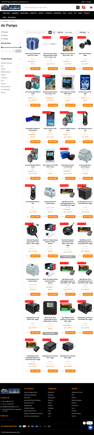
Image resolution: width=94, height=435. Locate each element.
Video (4, 17)
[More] (10, 13)
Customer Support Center (30, 392)
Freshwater (57, 13)
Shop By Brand (12, 17)
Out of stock (67, 257)
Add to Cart (35, 68)
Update (18, 51)
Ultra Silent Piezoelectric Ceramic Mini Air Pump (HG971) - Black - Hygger (32, 241)
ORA (2, 66)
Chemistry (33, 13)
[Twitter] (11, 420)
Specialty (87, 13)
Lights (70, 13)
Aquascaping (24, 13)
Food (64, 13)
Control (41, 13)
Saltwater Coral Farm (6, 63)
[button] (84, 7)
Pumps (80, 13)
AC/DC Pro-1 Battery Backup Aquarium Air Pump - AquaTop (50, 241)
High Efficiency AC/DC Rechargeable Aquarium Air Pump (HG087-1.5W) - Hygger (67, 281)
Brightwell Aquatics (6, 72)
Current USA (4, 77)
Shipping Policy (28, 405)
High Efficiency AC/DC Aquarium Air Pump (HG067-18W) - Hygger (67, 319)
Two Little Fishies (5, 89)
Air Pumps (4, 32)
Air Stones (4, 35)
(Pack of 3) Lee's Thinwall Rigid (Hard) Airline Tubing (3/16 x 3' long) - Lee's (50, 55)
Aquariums (15, 13)
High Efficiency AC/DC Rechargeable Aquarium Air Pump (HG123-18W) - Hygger (85, 281)
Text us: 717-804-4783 (8, 404)
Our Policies (29, 389)
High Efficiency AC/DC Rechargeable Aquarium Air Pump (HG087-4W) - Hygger (68, 203)
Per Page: (83, 32)
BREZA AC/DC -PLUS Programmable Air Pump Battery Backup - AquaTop (50, 319)
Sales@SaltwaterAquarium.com (10, 406)
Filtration (49, 13)
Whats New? (6, 13)
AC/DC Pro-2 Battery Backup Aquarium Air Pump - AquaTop (50, 281)
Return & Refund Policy (30, 411)
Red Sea (3, 69)
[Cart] (91, 7)
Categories (52, 389)
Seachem (3, 75)
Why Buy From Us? (29, 403)
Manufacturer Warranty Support (32, 400)
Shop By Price (6, 43)
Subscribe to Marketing (30, 395)
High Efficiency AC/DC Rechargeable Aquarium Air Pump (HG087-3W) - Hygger (85, 241)
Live (75, 13)
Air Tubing (4, 39)
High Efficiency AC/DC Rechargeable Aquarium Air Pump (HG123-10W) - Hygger (32, 357)
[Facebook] (5, 420)
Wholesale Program (29, 408)
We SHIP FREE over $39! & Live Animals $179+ (15, 2)
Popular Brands (6, 59)
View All (3, 92)
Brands (74, 389)
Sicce (2, 80)
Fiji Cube (3, 83)
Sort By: (60, 32)
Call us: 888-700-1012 (8, 401)
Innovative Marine (5, 86)
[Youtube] (8, 420)
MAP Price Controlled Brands (31, 416)
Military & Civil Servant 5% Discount (33, 413)
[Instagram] (2, 420)
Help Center (27, 397)
